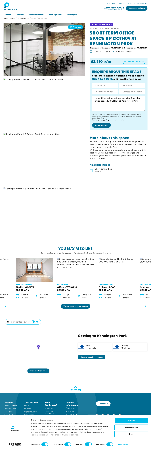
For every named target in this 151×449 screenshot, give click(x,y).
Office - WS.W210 (67, 287)
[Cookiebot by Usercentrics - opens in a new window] (15, 444)
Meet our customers (49, 412)
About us (49, 408)
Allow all (131, 421)
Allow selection (131, 427)
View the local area (38, 371)
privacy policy (103, 120)
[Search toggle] (103, 3)
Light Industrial (30, 412)
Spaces (8, 15)
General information (72, 403)
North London (10, 409)
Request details (101, 125)
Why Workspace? (36, 15)
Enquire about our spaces (91, 357)
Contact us (70, 408)
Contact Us (131, 3)
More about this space (134, 61)
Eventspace (72, 15)
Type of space (31, 402)
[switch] (67, 444)
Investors (120, 3)
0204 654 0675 (113, 7)
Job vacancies (72, 414)
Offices (27, 406)
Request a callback (136, 8)
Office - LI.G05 (107, 287)
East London (9, 412)
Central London (10, 406)
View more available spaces (75, 306)
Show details (122, 444)
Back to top (75, 390)
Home (6, 18)
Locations (20, 15)
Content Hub (110, 3)
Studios (27, 409)
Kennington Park (22, 18)
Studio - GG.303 (25, 287)
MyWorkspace (142, 3)
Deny (131, 434)
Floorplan (77, 27)
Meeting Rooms (56, 15)
